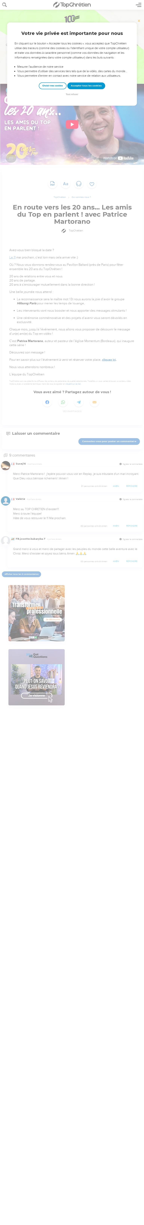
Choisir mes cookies (52, 86)
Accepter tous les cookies (86, 85)
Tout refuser (72, 94)
